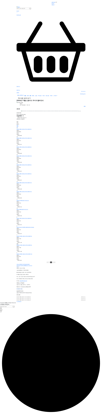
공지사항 (18, 294)
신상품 (36, 95)
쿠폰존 (51, 95)
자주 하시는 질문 (20, 265)
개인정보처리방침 (26, 264)
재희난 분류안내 (20, 95)
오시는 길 (30, 265)
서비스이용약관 (20, 264)
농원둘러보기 (25, 265)
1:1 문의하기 (19, 301)
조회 (17, 126)
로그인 (53, 3)
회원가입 (53, 2)
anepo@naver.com (23, 280)
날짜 (17, 125)
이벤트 (43, 95)
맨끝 (54, 262)
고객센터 (55, 95)
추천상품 (39, 95)
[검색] (30, 8)
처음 (47, 262)
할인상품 (47, 95)
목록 (84, 106)
